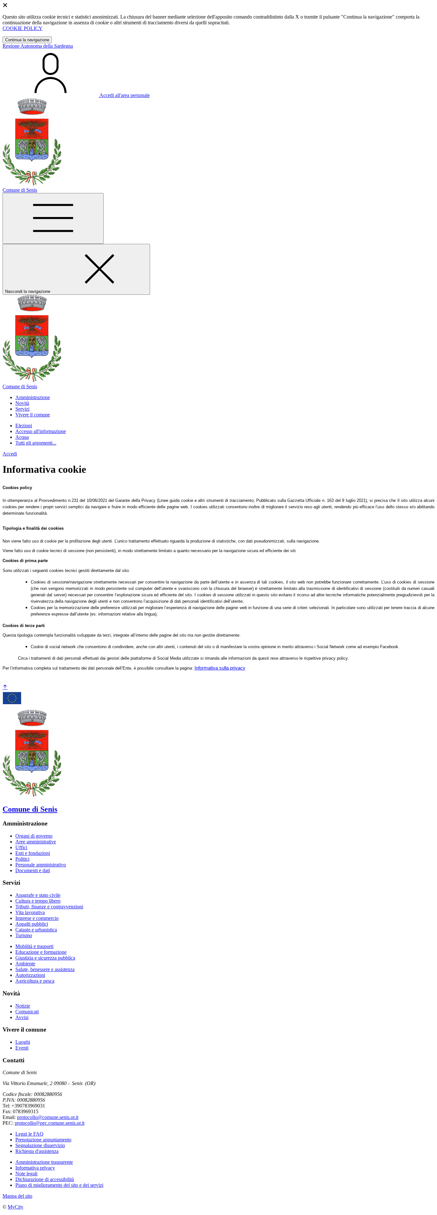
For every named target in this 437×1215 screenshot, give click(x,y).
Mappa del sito (17, 1196)
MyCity (15, 1207)
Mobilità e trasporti (34, 946)
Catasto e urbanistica (36, 929)
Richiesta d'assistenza (37, 1151)
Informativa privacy (35, 1168)
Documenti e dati (32, 870)
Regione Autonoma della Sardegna (38, 46)
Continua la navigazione (27, 39)
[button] (32, 397)
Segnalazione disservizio (40, 1145)
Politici (22, 859)
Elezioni (23, 425)
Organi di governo (33, 836)
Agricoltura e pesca (34, 981)
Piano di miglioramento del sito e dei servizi (59, 1185)
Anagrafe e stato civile (37, 895)
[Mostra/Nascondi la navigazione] (53, 218)
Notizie (22, 1006)
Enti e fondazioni (32, 853)
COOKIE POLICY (23, 28)
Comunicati (27, 1011)
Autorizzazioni (30, 975)
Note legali (26, 1173)
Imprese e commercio (37, 918)
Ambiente (25, 963)
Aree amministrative (35, 841)
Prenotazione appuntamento (43, 1139)
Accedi (10, 453)
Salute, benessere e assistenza (45, 969)
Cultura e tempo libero (37, 901)
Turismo (23, 935)
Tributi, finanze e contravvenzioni (49, 906)
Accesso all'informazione (40, 431)
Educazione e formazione (41, 952)
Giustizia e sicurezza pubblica (45, 958)
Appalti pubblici (31, 924)
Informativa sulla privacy (220, 668)
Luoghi (22, 1042)
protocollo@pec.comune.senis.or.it (49, 1123)
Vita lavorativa (30, 912)
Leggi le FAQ (29, 1134)
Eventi (21, 1047)
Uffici (21, 847)
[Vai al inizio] (5, 687)
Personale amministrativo (40, 864)
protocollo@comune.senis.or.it (47, 1117)
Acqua (22, 437)
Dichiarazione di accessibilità (44, 1179)
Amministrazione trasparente (44, 1162)
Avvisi (21, 1017)
